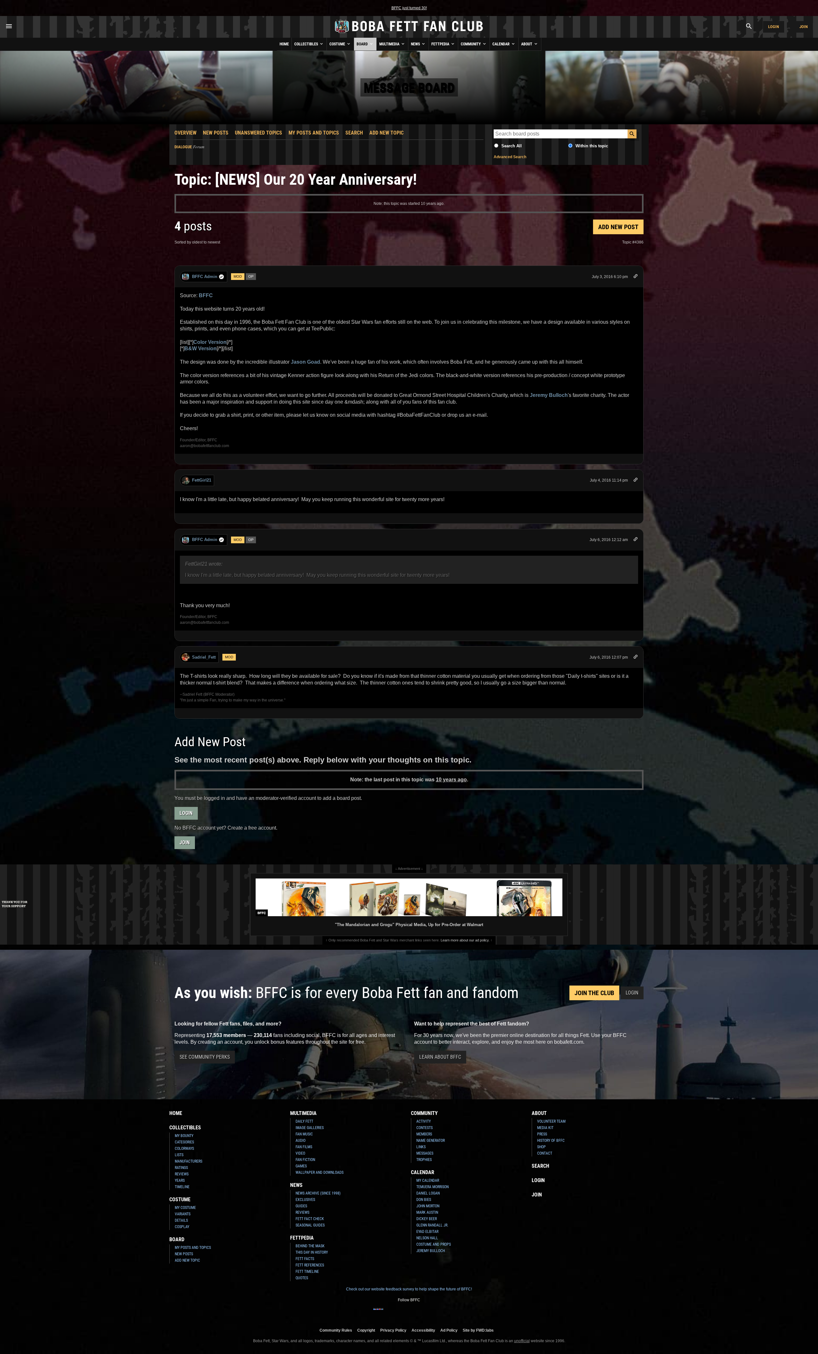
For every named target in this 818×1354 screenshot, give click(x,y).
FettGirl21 (201, 480)
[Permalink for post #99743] (635, 277)
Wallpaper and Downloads (319, 1172)
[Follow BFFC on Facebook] (378, 1313)
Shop (541, 1147)
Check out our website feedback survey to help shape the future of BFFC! (409, 1289)
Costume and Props (433, 1244)
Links (421, 1147)
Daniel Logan (428, 1193)
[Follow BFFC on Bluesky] (440, 1313)
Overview (185, 133)
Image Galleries (310, 1128)
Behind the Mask (310, 1246)
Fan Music (304, 1134)
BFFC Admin (204, 276)
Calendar (501, 44)
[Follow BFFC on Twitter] (399, 1313)
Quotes (302, 1278)
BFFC (206, 295)
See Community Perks (205, 1057)
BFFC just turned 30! (409, 8)
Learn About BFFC (440, 1057)
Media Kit (545, 1128)
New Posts (215, 133)
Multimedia (389, 44)
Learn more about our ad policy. (465, 940)
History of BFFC (551, 1140)
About (527, 44)
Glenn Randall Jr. (432, 1225)
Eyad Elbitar (427, 1231)
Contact (544, 1153)
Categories (184, 1142)
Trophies (424, 1159)
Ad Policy (449, 1330)
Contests (424, 1128)
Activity (423, 1121)
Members (424, 1134)
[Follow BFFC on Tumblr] (409, 1313)
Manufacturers (188, 1161)
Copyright (366, 1330)
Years (180, 1180)
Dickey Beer (426, 1219)
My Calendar (427, 1180)
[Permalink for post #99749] (635, 540)
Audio (300, 1140)
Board (363, 44)
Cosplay (182, 1227)
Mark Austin (427, 1212)
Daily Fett (304, 1121)
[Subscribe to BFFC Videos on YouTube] (419, 1313)
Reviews (182, 1174)
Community (471, 44)
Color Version (210, 342)
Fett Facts (305, 1259)
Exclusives (305, 1199)
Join (803, 26)
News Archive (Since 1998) (318, 1193)
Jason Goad (305, 362)
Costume (337, 44)
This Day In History (312, 1252)
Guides (301, 1206)
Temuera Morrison (432, 1187)
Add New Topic (386, 133)
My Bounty (184, 1135)
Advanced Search (510, 157)
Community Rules (336, 1330)
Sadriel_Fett (204, 657)
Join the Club (594, 993)
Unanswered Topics (258, 133)
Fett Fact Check (310, 1219)
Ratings (181, 1167)
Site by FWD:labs (478, 1330)
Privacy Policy (393, 1330)
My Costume (185, 1207)
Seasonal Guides (310, 1225)
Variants (182, 1214)
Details (181, 1220)
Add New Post (618, 227)
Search (354, 133)
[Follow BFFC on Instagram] (388, 1313)
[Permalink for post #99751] (635, 657)
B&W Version (200, 348)
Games (301, 1166)
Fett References (310, 1265)
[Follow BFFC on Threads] (429, 1313)
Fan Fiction (305, 1159)
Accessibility (423, 1330)
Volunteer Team (551, 1121)
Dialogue (183, 146)
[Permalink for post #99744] (635, 480)
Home (284, 44)
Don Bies (423, 1199)
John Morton (427, 1206)
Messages (424, 1153)
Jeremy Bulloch (549, 395)
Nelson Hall (427, 1238)
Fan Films (304, 1147)
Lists (179, 1155)
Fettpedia (440, 44)
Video (300, 1153)
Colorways (184, 1148)
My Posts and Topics (314, 133)
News (416, 44)
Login (773, 26)
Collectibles (306, 44)
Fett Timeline (307, 1271)
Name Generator (430, 1140)
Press (542, 1134)
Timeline (182, 1187)
